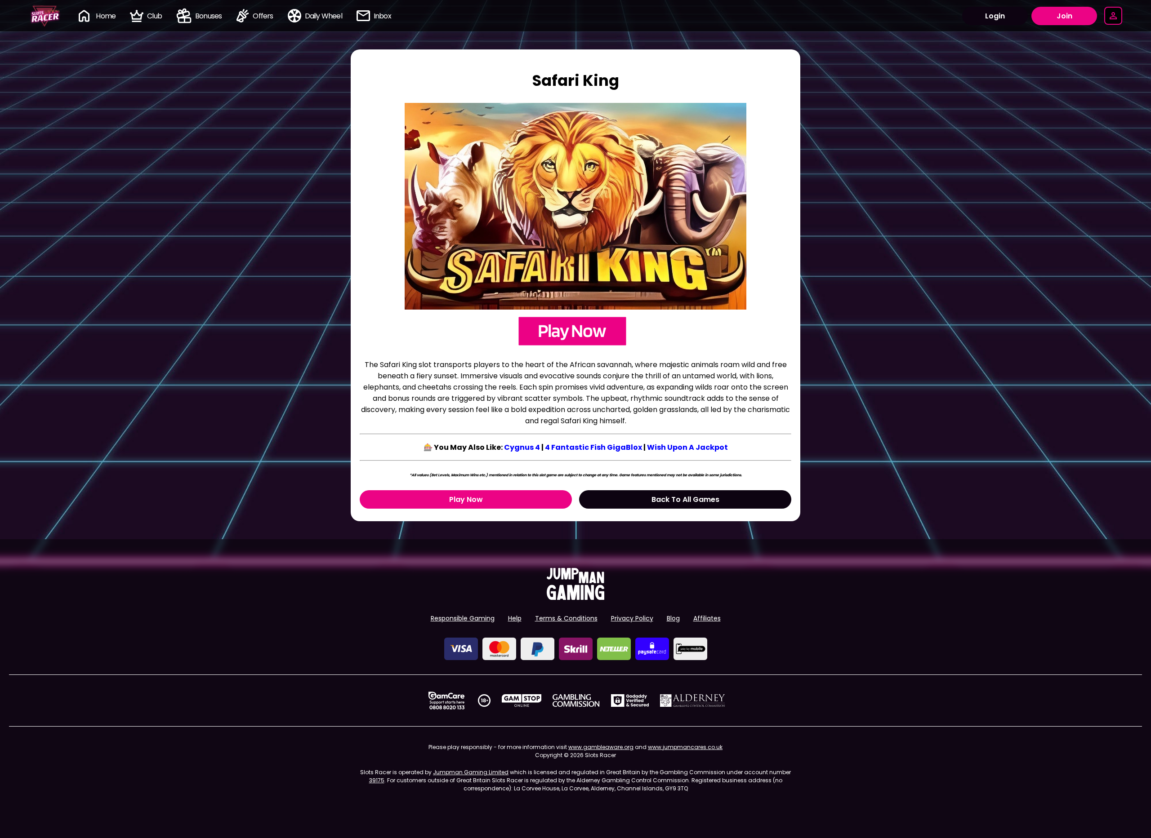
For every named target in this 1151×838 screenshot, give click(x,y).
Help (515, 618)
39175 (376, 780)
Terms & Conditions (566, 618)
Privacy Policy (632, 618)
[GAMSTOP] (522, 700)
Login (995, 16)
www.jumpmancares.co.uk (685, 747)
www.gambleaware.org (600, 747)
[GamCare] (446, 700)
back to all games (685, 499)
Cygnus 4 (522, 447)
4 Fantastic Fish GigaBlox (593, 447)
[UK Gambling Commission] (576, 700)
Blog (673, 618)
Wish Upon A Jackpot (687, 447)
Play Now (466, 499)
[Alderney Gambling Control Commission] (692, 700)
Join (1064, 16)
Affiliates (707, 618)
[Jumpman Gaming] (575, 597)
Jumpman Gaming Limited (471, 772)
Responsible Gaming (463, 618)
